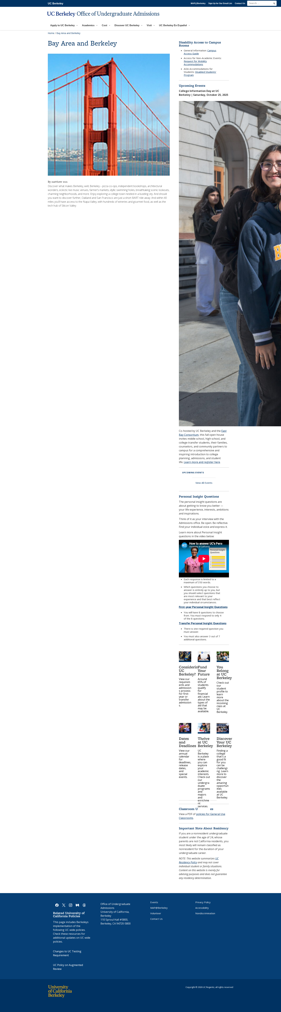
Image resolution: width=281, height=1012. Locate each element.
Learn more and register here (202, 462)
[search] (274, 3)
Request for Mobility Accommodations (195, 63)
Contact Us (240, 3)
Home (51, 33)
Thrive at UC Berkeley (205, 742)
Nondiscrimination (205, 913)
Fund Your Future (204, 670)
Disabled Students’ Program (200, 73)
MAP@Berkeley (198, 3)
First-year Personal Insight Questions (203, 607)
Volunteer (155, 913)
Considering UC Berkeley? (189, 670)
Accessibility (202, 907)
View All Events (203, 482)
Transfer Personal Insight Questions (202, 623)
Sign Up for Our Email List (220, 3)
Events (154, 902)
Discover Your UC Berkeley (224, 742)
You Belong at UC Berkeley (224, 672)
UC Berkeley (55, 3)
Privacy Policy (203, 902)
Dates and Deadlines (187, 742)
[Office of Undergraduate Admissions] (103, 19)
